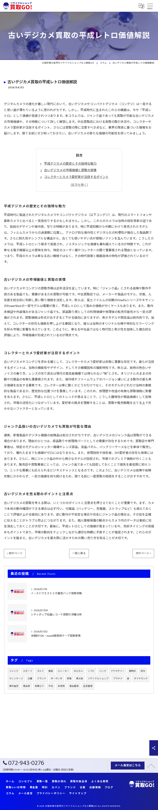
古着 (30, 678)
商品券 (26, 686)
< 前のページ (14, 553)
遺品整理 (74, 686)
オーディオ (56, 678)
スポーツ (27, 671)
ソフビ (91, 671)
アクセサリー (117, 671)
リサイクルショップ (98, 678)
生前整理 (87, 686)
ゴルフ (40, 671)
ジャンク (13, 671)
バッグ (102, 671)
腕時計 (132, 671)
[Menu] (149, 6)
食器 (50, 671)
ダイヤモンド (141, 678)
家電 (69, 678)
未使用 (61, 686)
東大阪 (79, 678)
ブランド (41, 678)
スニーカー (63, 671)
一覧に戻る (79, 553)
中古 (51, 686)
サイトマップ (78, 793)
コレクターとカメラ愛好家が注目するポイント (76, 177)
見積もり (39, 686)
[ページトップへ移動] (151, 766)
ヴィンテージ (16, 678)
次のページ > (143, 553)
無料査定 (13, 686)
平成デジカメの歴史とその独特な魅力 (70, 163)
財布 (143, 671)
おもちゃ (78, 671)
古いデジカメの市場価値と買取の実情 (70, 170)
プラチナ (117, 678)
